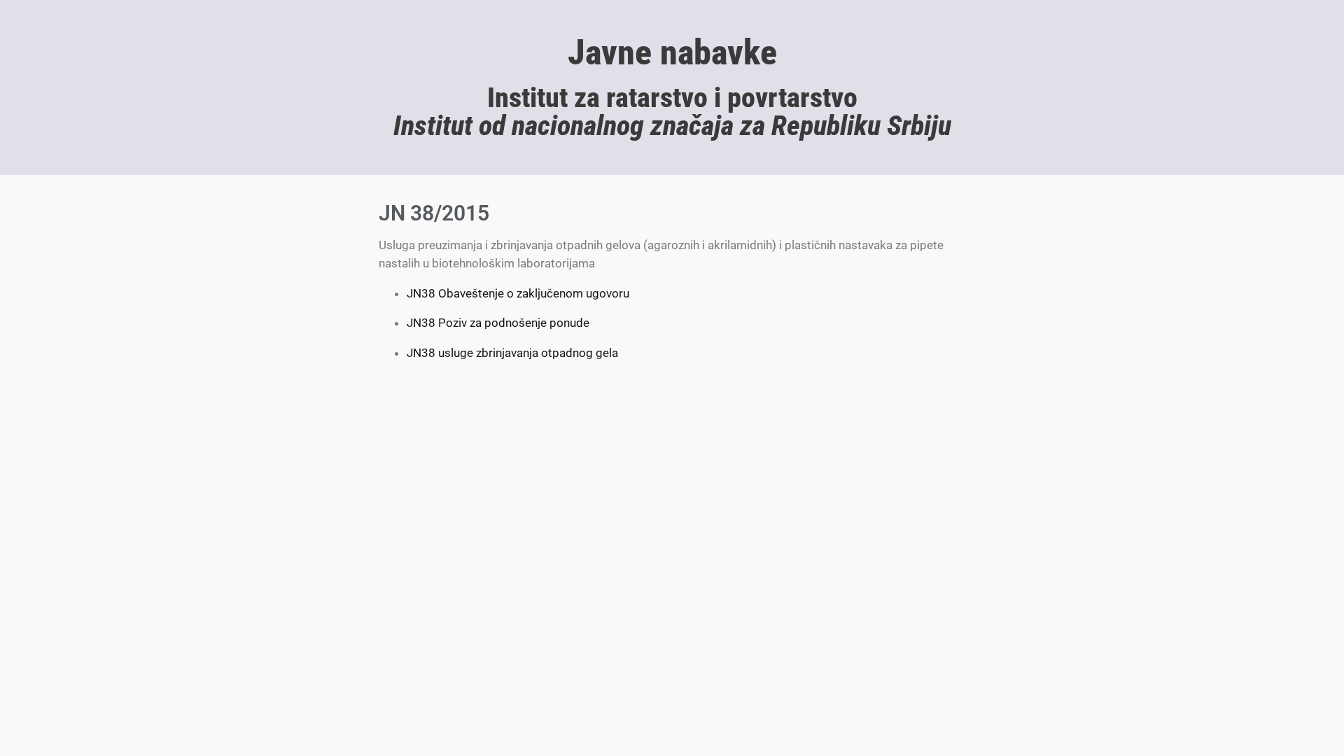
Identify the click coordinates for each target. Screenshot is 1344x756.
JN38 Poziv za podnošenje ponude (498, 323)
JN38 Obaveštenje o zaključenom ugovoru (518, 293)
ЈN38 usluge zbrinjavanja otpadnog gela (512, 353)
